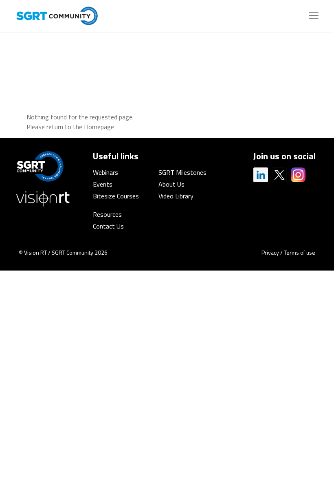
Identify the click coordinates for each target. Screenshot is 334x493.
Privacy (270, 252)
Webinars (105, 172)
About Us (171, 184)
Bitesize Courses (116, 196)
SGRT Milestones (182, 172)
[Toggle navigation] (314, 15)
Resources (107, 214)
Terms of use (299, 252)
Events (102, 184)
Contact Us (108, 226)
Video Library (175, 196)
